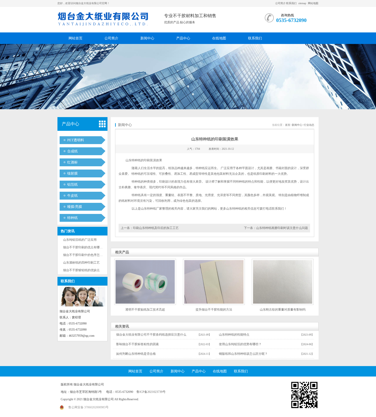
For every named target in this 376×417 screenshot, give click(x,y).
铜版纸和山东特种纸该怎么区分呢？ (243, 353)
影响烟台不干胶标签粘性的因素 (137, 344)
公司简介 (280, 3)
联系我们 (291, 3)
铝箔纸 (72, 184)
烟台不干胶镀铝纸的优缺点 (81, 270)
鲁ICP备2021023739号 (151, 391)
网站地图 (313, 3)
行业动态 (309, 124)
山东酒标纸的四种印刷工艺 (81, 262)
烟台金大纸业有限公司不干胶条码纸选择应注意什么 (151, 334)
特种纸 (72, 218)
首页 (287, 124)
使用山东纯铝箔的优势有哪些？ (240, 344)
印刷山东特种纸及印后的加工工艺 (156, 228)
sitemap (302, 3)
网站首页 (75, 38)
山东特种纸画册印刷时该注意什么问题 (282, 228)
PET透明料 (75, 140)
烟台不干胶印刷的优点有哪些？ (84, 247)
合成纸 (72, 151)
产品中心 (183, 38)
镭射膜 (72, 173)
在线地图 (219, 38)
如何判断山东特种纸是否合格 (136, 353)
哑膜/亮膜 (74, 206)
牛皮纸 (72, 195)
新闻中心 (147, 38)
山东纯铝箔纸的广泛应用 (80, 239)
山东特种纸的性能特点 (234, 334)
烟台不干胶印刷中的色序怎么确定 (86, 255)
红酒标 (72, 162)
